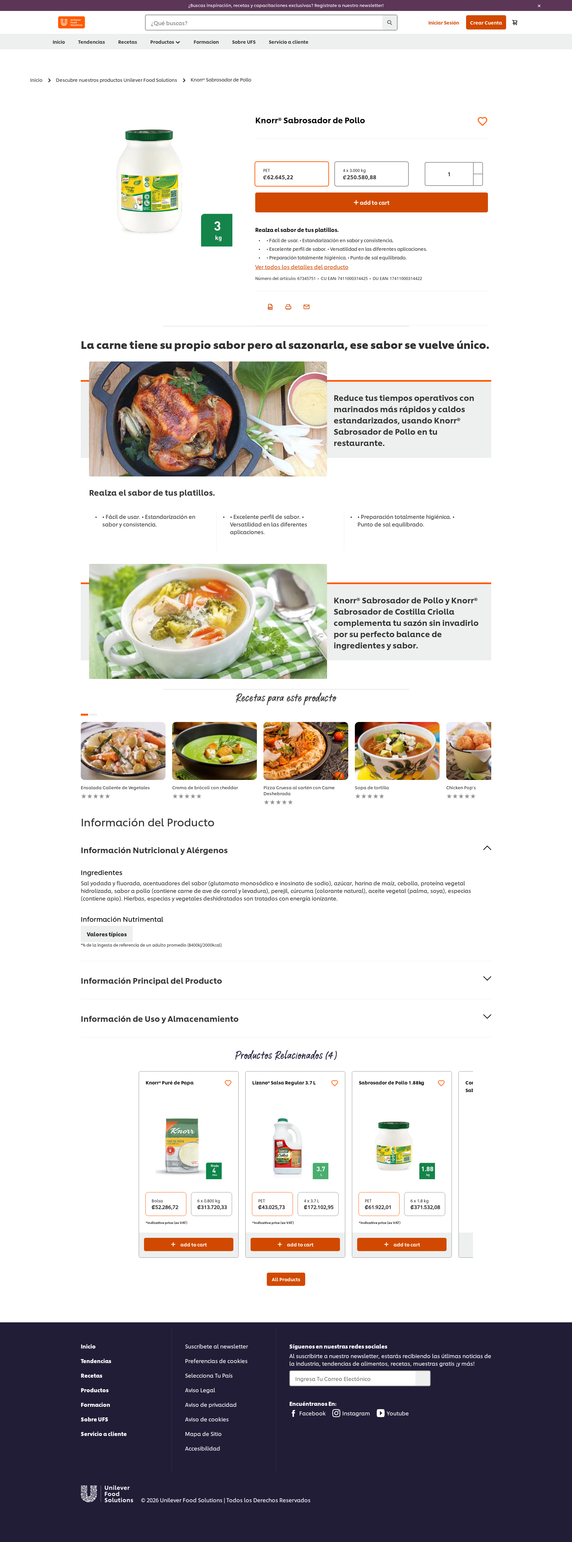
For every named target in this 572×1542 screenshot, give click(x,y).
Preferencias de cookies (216, 1360)
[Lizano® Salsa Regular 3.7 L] (295, 1146)
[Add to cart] (515, 22)
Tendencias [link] (91, 41)
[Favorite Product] (482, 121)
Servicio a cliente (104, 1433)
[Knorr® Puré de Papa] (189, 1146)
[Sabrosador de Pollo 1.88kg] (402, 1146)
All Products (286, 1279)
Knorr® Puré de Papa (170, 1082)
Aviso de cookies (207, 1419)
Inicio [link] (59, 41)
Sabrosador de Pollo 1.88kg (391, 1082)
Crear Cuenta (486, 22)
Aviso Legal (200, 1390)
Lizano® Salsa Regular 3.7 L (284, 1082)
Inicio (88, 1346)
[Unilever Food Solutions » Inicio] (71, 22)
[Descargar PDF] (269, 305)
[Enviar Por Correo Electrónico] (306, 305)
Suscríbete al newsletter (216, 1346)
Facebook (312, 1413)
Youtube (398, 1413)
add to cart (374, 202)
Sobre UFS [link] (244, 41)
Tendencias (96, 1360)
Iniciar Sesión (443, 22)
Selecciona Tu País (209, 1375)
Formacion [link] (206, 41)
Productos (95, 1390)
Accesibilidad (202, 1448)
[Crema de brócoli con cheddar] (214, 751)
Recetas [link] (127, 41)
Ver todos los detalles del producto (302, 266)
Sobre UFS (94, 1419)
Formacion (95, 1404)
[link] (286, 5)
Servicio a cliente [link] (289, 41)
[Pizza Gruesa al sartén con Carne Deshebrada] (305, 751)
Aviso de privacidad (211, 1404)
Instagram (356, 1413)
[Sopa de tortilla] (397, 751)
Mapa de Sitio (203, 1433)
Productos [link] (162, 41)
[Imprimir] (287, 305)
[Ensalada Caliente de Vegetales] (123, 751)
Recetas (91, 1375)
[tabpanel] (123, 761)
